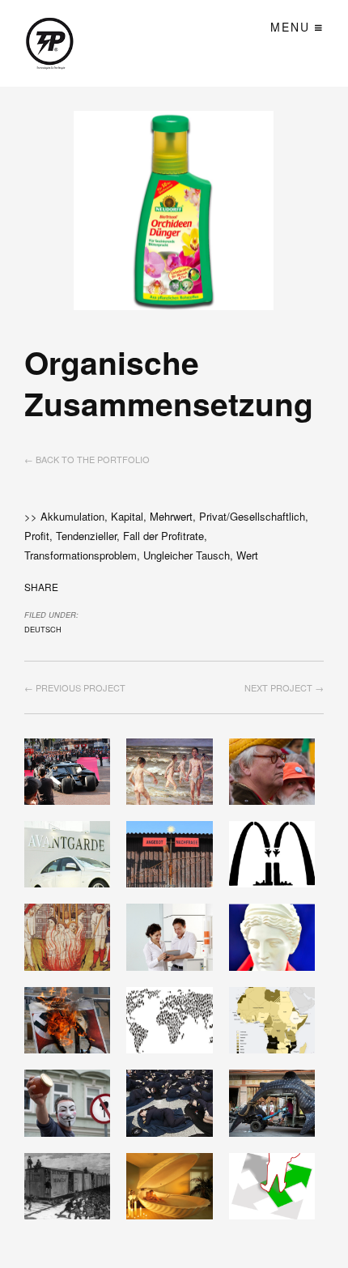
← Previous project (74, 687)
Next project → (284, 687)
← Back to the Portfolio (87, 459)
